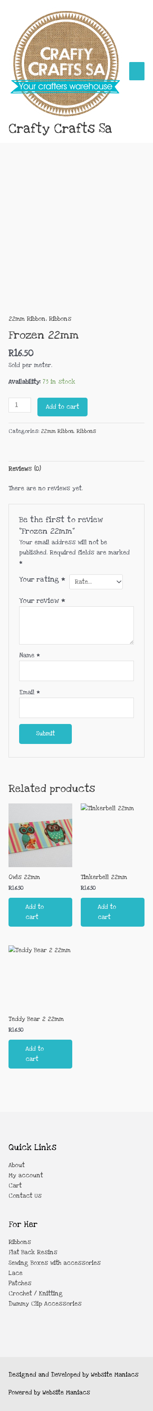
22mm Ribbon (26, 319)
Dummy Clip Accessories (45, 1304)
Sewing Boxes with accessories (54, 1263)
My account (25, 1175)
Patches (19, 1283)
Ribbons (60, 319)
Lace (15, 1273)
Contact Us (25, 1196)
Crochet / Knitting (35, 1294)
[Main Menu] (136, 71)
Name (29, 655)
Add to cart (62, 407)
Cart (15, 1186)
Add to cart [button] (35, 912)
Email (29, 692)
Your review (42, 600)
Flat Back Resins (32, 1252)
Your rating (42, 579)
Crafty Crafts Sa (60, 128)
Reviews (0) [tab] (24, 469)
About (16, 1165)
